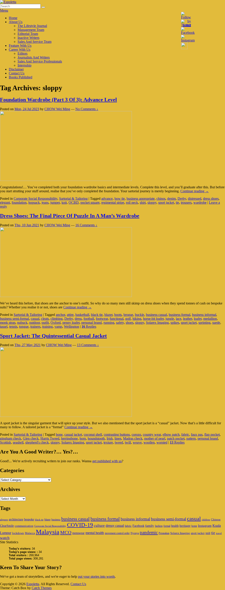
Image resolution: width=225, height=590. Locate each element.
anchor (60, 315)
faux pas (197, 434)
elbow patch (171, 434)
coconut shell (93, 434)
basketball (82, 315)
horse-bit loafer (153, 318)
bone (59, 434)
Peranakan (164, 533)
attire (70, 315)
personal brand (91, 322)
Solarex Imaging (157, 322)
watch (4, 538)
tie (177, 202)
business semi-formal (14, 318)
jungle (169, 318)
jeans (45, 202)
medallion (210, 318)
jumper (55, 202)
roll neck (132, 202)
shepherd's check (37, 442)
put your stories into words (96, 576)
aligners (4, 519)
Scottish (5, 442)
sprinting (204, 322)
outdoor (34, 322)
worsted (161, 442)
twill (128, 442)
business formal (179, 315)
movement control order (117, 533)
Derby (182, 198)
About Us (15, 22)
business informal (204, 315)
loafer (197, 318)
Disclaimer (16, 69)
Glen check (31, 438)
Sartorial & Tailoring (73, 198)
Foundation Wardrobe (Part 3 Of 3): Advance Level (58, 100)
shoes (129, 322)
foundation (19, 202)
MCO (65, 532)
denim (171, 198)
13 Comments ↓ (88, 345)
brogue (128, 315)
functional (116, 318)
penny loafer (71, 322)
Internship (24, 65)
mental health (94, 533)
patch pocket (176, 438)
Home (13, 18)
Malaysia (47, 531)
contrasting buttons (117, 434)
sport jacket (166, 202)
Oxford (56, 322)
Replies (89, 326)
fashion (159, 525)
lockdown (18, 533)
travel (219, 533)
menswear (78, 533)
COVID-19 (80, 525)
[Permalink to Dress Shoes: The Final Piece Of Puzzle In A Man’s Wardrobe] (66, 296)
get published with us (107, 461)
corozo (136, 434)
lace (178, 318)
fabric (185, 434)
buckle (139, 315)
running (108, 322)
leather (187, 318)
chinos (160, 198)
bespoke (29, 519)
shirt (143, 202)
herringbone (69, 438)
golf (128, 318)
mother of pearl (154, 438)
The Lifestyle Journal (32, 26)
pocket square (90, 202)
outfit (45, 322)
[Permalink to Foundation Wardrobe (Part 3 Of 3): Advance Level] (66, 180)
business (55, 519)
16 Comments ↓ (86, 225)
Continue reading (194, 191)
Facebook (138, 525)
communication (24, 525)
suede (216, 322)
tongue (24, 326)
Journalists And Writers (34, 57)
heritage (185, 525)
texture (108, 442)
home (194, 525)
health (175, 525)
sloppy (151, 202)
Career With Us (19, 49)
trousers (186, 202)
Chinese (216, 519)
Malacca (30, 533)
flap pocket (212, 434)
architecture (16, 519)
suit (207, 533)
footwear (102, 318)
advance (107, 198)
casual (35, 318)
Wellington (71, 326)
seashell (18, 442)
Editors (22, 53)
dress (78, 318)
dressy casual (115, 525)
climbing (57, 318)
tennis (13, 326)
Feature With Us (20, 45)
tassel (3, 326)
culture (99, 525)
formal (166, 525)
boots (118, 315)
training (47, 326)
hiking (136, 318)
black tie (97, 315)
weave (137, 442)
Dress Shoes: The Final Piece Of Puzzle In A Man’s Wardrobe (69, 216)
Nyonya (135, 533)
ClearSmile (7, 525)
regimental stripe (112, 202)
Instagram (205, 525)
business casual (156, 315)
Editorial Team (28, 34)
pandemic (149, 532)
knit (64, 202)
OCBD (74, 202)
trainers (35, 326)
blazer (108, 315)
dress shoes (211, 198)
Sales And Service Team (34, 41)
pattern (191, 438)
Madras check (132, 438)
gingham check (10, 438)
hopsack (34, 202)
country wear (152, 434)
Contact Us (16, 73)
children (206, 519)
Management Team (31, 30)
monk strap (7, 322)
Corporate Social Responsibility (35, 198)
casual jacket (73, 434)
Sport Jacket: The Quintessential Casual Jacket (53, 336)
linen (117, 438)
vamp (58, 326)
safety (120, 322)
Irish (110, 438)
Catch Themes (42, 588)
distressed (194, 198)
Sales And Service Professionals (40, 61)
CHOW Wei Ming (57, 109)
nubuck (22, 322)
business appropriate (141, 198)
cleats (45, 318)
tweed (119, 442)
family (149, 525)
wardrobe (200, 202)
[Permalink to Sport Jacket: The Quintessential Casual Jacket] (66, 415)
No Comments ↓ (86, 109)
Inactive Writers (28, 38)
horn (83, 438)
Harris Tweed (49, 438)
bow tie (119, 198)
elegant (5, 202)
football (88, 318)
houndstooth (96, 438)
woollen (149, 442)
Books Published (20, 77)
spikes (175, 322)
